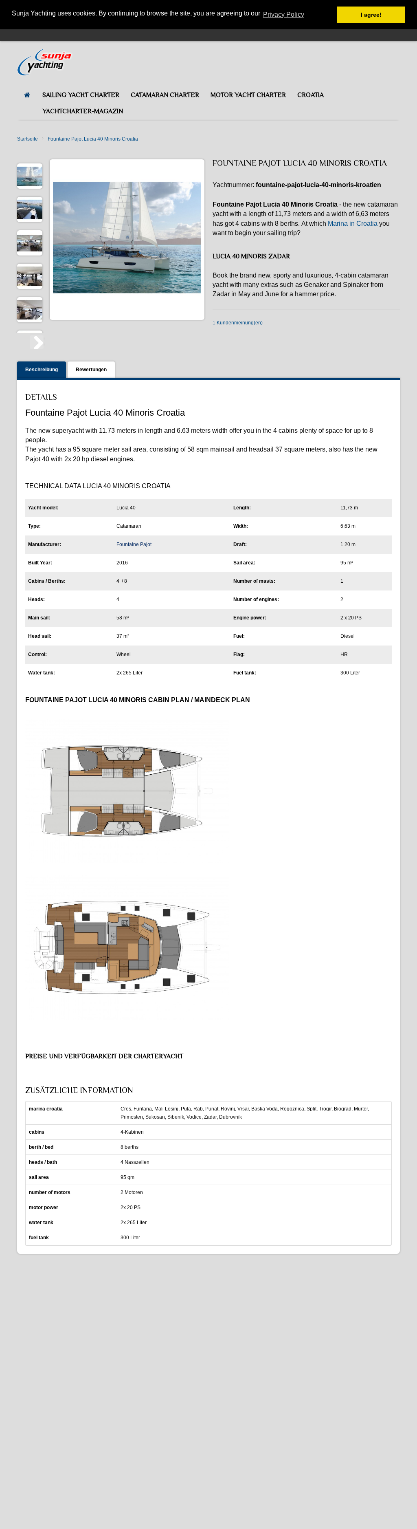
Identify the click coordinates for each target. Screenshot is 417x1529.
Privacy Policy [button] (283, 14)
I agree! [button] (371, 14)
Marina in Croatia (352, 223)
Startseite (27, 139)
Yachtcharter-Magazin (82, 111)
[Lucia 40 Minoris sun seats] (29, 209)
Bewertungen (91, 369)
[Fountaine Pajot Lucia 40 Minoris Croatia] (29, 176)
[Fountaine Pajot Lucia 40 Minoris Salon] (29, 276)
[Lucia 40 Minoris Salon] (29, 309)
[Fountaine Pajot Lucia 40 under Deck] (29, 243)
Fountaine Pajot (133, 544)
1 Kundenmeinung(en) (238, 323)
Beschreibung (41, 369)
